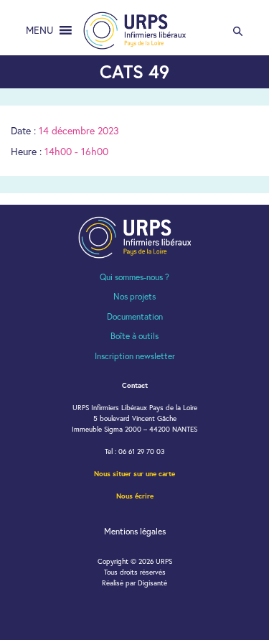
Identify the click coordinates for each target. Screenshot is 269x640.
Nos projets (134, 296)
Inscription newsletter (135, 356)
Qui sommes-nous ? (134, 277)
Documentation (135, 316)
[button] (39, 30)
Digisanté (152, 583)
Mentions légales (135, 531)
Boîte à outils (134, 335)
